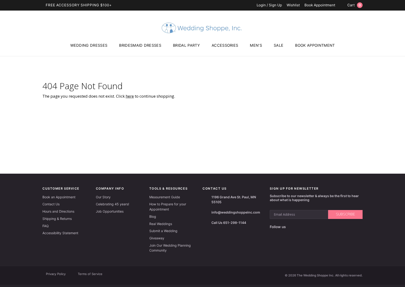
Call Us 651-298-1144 (228, 223)
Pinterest (322, 227)
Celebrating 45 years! (112, 204)
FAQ (45, 226)
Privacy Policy (56, 274)
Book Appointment (319, 5)
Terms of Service (90, 274)
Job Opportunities (110, 211)
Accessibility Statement (60, 233)
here (130, 96)
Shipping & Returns (57, 219)
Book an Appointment (58, 197)
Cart (354, 5)
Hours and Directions (58, 211)
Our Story (103, 197)
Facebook (290, 227)
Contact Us (51, 204)
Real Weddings (160, 224)
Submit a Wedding (163, 231)
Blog (152, 216)
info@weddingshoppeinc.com (235, 212)
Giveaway (156, 238)
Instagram (300, 227)
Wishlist (293, 5)
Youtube (311, 227)
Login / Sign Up (269, 5)
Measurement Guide (164, 197)
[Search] (399, 52)
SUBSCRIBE (345, 214)
